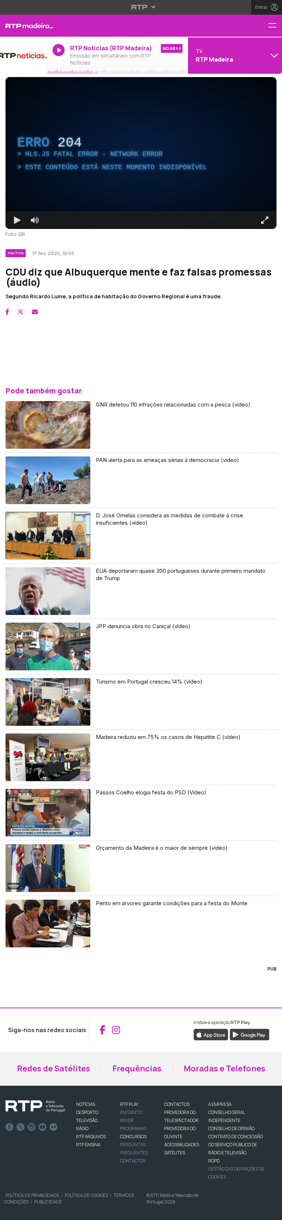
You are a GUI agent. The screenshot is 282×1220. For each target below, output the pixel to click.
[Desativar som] (29, 1211)
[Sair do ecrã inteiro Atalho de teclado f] (270, 1211)
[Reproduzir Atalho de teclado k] (12, 1211)
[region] (141, 610)
